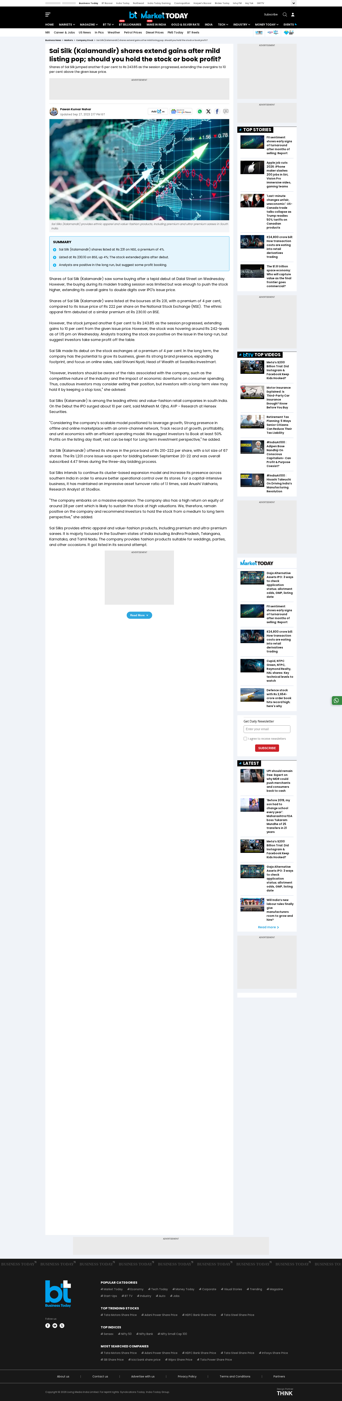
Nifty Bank (146, 1334)
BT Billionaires (130, 25)
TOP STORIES (257, 129)
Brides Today (222, 3)
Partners (279, 1376)
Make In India (156, 25)
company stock (84, 40)
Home (49, 25)
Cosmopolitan (182, 3)
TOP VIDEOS (268, 354)
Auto (162, 1296)
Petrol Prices (133, 32)
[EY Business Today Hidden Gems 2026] (289, 32)
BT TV (107, 25)
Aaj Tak (249, 3)
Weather (114, 32)
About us (63, 1376)
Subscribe (271, 14)
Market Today (113, 1289)
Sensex (108, 1334)
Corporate (209, 1289)
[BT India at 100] (259, 32)
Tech (221, 25)
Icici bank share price (146, 1360)
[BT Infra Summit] (273, 32)
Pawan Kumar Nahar (75, 109)
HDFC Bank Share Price (200, 1315)
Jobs (176, 1296)
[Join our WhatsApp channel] (336, 703)
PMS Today (175, 32)
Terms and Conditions (235, 1376)
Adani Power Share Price (161, 1315)
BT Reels (193, 32)
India (209, 25)
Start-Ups (110, 1296)
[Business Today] (158, 14)
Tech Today (159, 1289)
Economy (136, 1289)
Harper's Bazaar (202, 3)
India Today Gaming (159, 3)
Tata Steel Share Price (239, 1315)
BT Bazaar (107, 3)
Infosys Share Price (275, 1353)
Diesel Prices (155, 32)
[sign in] (293, 15)
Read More (137, 615)
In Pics (99, 32)
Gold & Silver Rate (185, 25)
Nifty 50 (126, 1334)
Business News (53, 40)
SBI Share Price (114, 1360)
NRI (47, 32)
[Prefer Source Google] (158, 111)
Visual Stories (233, 1289)
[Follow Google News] (181, 111)
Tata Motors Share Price (120, 1315)
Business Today (88, 3)
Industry (240, 25)
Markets (65, 25)
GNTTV (260, 3)
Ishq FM (237, 3)
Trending (256, 1289)
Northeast (138, 3)
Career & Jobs (64, 32)
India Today (122, 3)
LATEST (251, 763)
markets (68, 40)
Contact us (100, 1376)
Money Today (265, 25)
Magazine (87, 25)
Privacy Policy (187, 1376)
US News (85, 32)
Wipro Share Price (180, 1360)
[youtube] (54, 1325)
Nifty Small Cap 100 (174, 1334)
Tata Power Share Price (216, 1360)
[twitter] (62, 1325)
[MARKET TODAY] (256, 563)
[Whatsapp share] (199, 111)
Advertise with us (143, 1376)
